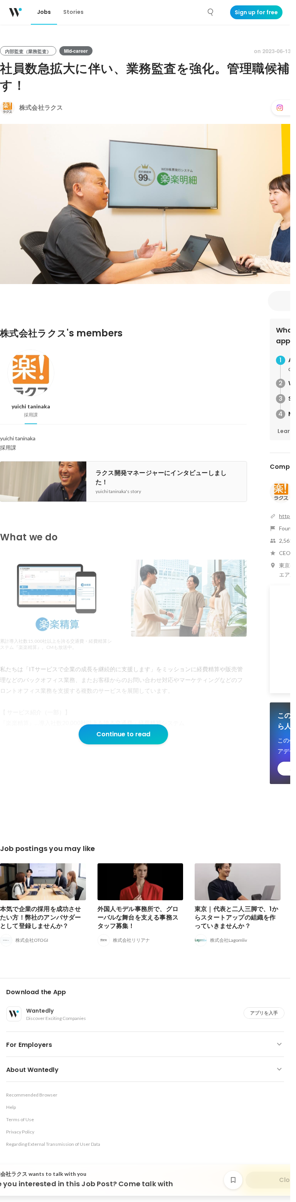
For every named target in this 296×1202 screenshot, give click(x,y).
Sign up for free (256, 12)
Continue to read (123, 734)
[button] (148, 992)
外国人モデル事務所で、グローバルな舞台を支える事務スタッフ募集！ (138, 917)
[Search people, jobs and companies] (211, 12)
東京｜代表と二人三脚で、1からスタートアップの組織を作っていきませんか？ (236, 917)
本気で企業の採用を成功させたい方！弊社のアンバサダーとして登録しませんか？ (40, 917)
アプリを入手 (264, 1013)
